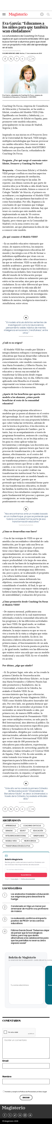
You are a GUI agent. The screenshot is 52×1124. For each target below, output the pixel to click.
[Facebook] (5, 1115)
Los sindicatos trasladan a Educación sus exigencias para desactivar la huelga (30, 897)
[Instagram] (25, 1115)
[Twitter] (10, 1115)
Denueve (9, 830)
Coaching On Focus (32, 825)
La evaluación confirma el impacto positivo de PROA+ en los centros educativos (29, 921)
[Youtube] (30, 1115)
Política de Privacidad (28, 1092)
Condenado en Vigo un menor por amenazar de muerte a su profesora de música (29, 909)
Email (5, 1061)
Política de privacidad (28, 879)
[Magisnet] (18, 14)
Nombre (6, 1077)
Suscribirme (26, 875)
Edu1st (23, 830)
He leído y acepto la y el (26, 1092)
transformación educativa (18, 846)
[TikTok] (15, 1115)
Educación (38, 830)
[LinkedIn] (20, 1115)
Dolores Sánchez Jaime (10, 53)
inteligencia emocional (16, 836)
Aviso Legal (43, 1092)
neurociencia (30, 841)
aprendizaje (11, 825)
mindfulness (38, 836)
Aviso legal (14, 879)
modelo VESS (11, 841)
